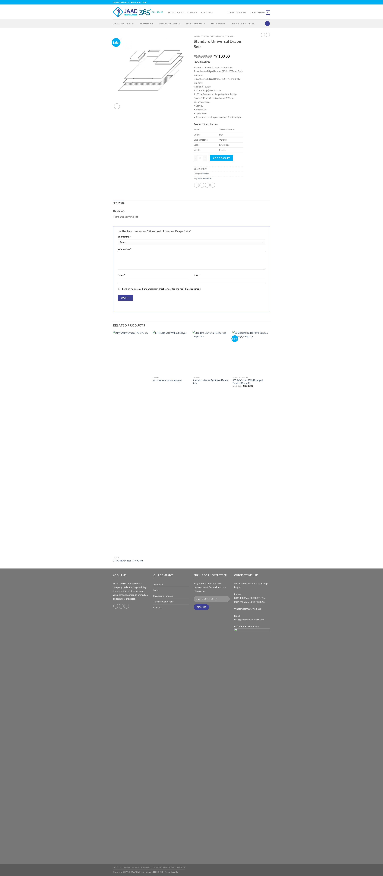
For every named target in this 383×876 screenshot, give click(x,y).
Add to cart (221, 158)
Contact (192, 12)
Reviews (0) (118, 203)
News (156, 590)
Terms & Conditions (163, 601)
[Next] (269, 449)
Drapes (230, 36)
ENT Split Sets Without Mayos (167, 380)
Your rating (124, 236)
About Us (158, 584)
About (180, 12)
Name (121, 275)
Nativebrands (171, 872)
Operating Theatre (123, 23)
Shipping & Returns (163, 595)
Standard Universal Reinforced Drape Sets (210, 381)
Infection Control (169, 23)
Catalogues (206, 12)
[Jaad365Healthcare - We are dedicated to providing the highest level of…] (138, 12)
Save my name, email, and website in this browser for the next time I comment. (161, 289)
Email (197, 275)
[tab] (118, 203)
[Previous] (113, 449)
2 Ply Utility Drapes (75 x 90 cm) (128, 560)
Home (171, 12)
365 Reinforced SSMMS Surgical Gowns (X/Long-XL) (247, 381)
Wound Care (146, 23)
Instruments (218, 23)
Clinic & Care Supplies (242, 23)
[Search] (267, 23)
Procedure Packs (195, 23)
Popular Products (205, 178)
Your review (124, 249)
